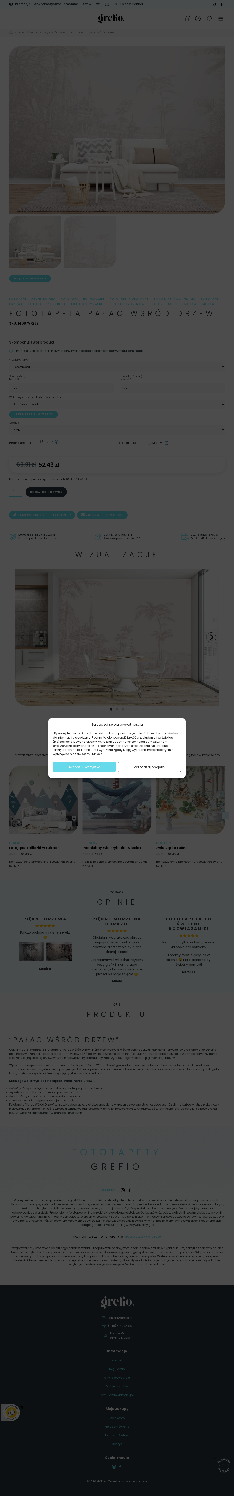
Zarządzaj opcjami (149, 766)
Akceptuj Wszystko (85, 766)
